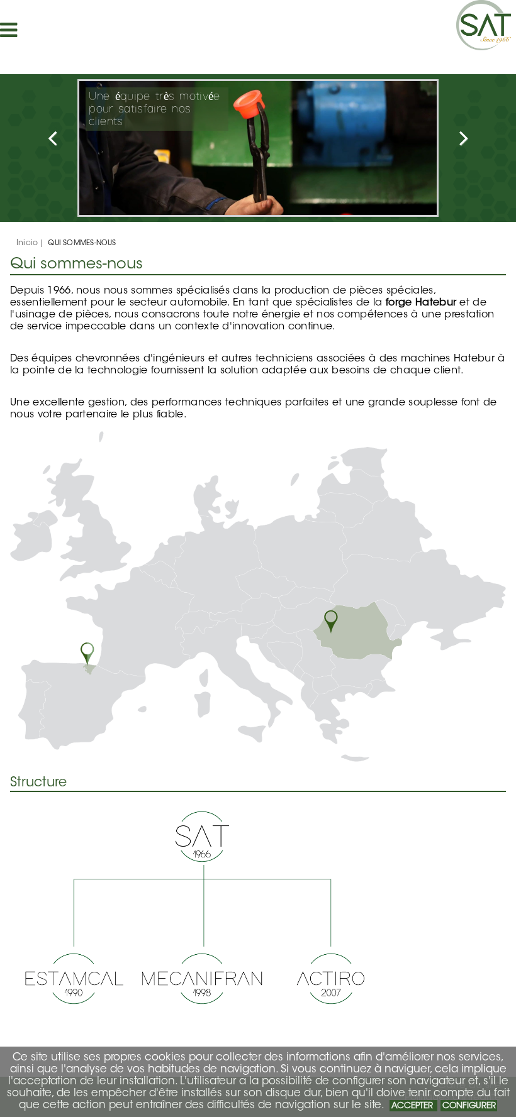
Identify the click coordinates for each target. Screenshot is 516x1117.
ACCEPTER (413, 1106)
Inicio (27, 243)
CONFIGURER (469, 1106)
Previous (79, 144)
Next (436, 144)
